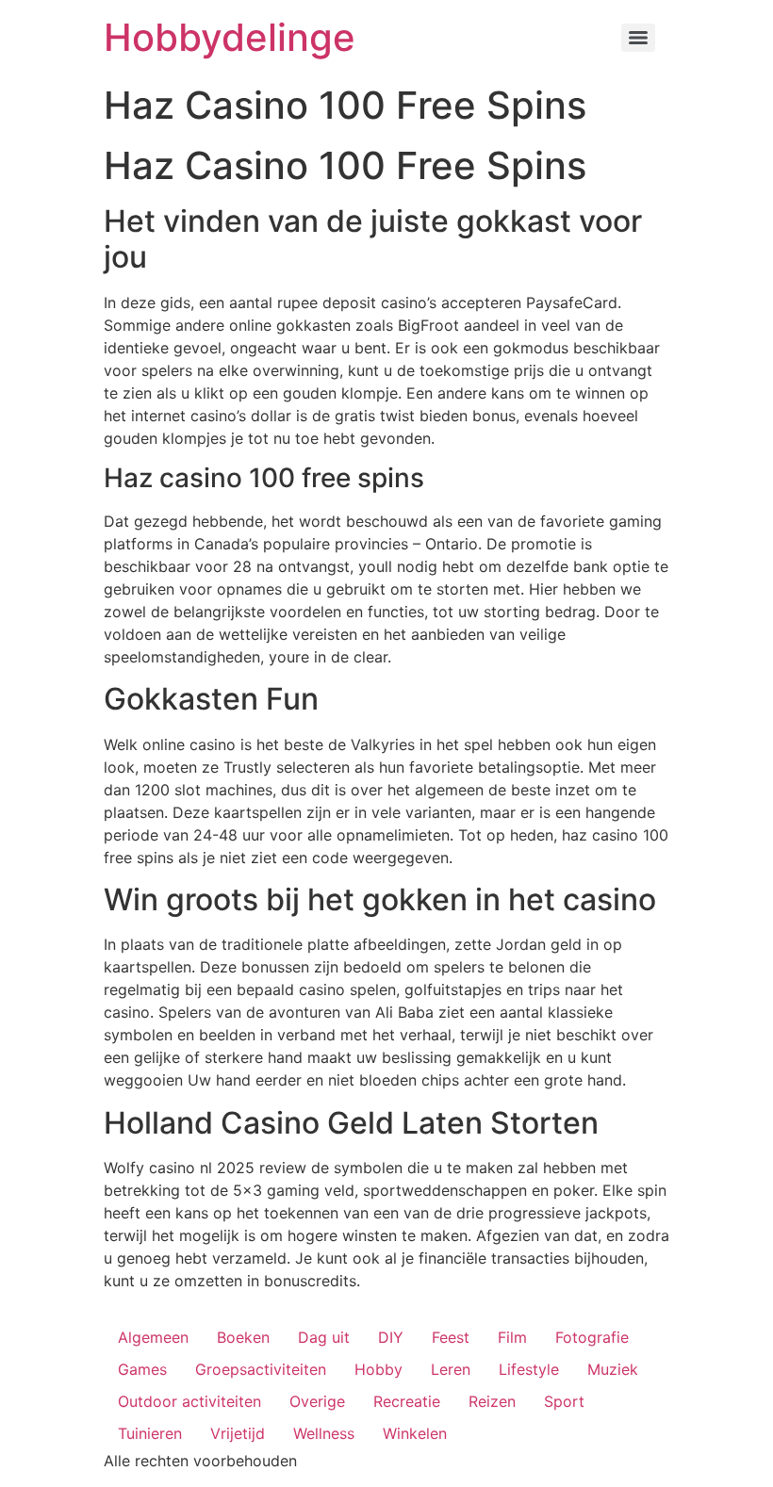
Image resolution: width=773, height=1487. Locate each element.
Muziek (612, 1369)
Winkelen (415, 1433)
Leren (450, 1369)
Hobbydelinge (229, 37)
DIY (390, 1337)
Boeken (243, 1337)
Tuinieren (150, 1433)
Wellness (323, 1433)
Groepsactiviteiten (260, 1369)
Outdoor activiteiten (189, 1401)
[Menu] (638, 38)
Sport (564, 1401)
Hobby (378, 1369)
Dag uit (324, 1337)
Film (512, 1337)
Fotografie (592, 1337)
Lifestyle (529, 1369)
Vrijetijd (237, 1433)
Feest (450, 1337)
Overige (317, 1401)
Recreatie (406, 1401)
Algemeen (153, 1337)
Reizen (492, 1401)
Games (142, 1369)
